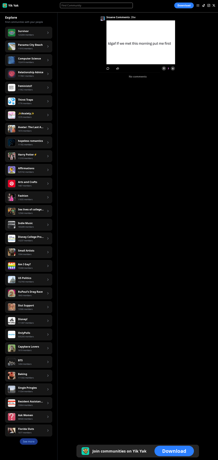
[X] (213, 5)
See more (28, 441)
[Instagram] (208, 5)
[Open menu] (198, 5)
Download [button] (184, 5)
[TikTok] (203, 5)
